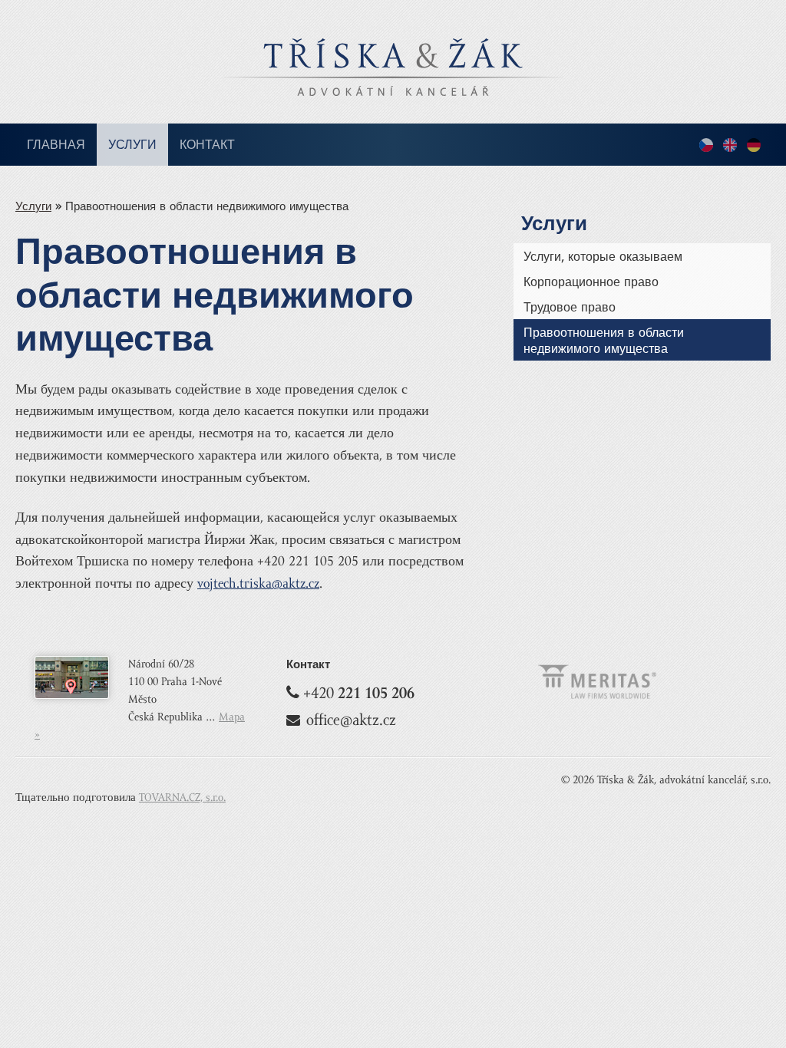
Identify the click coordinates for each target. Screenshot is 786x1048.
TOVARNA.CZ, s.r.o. (182, 797)
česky (706, 146)
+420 (358, 693)
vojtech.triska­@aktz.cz (258, 583)
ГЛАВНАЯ (56, 145)
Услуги (132, 145)
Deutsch (754, 146)
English (730, 146)
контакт (207, 145)
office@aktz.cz (351, 720)
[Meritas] (597, 697)
